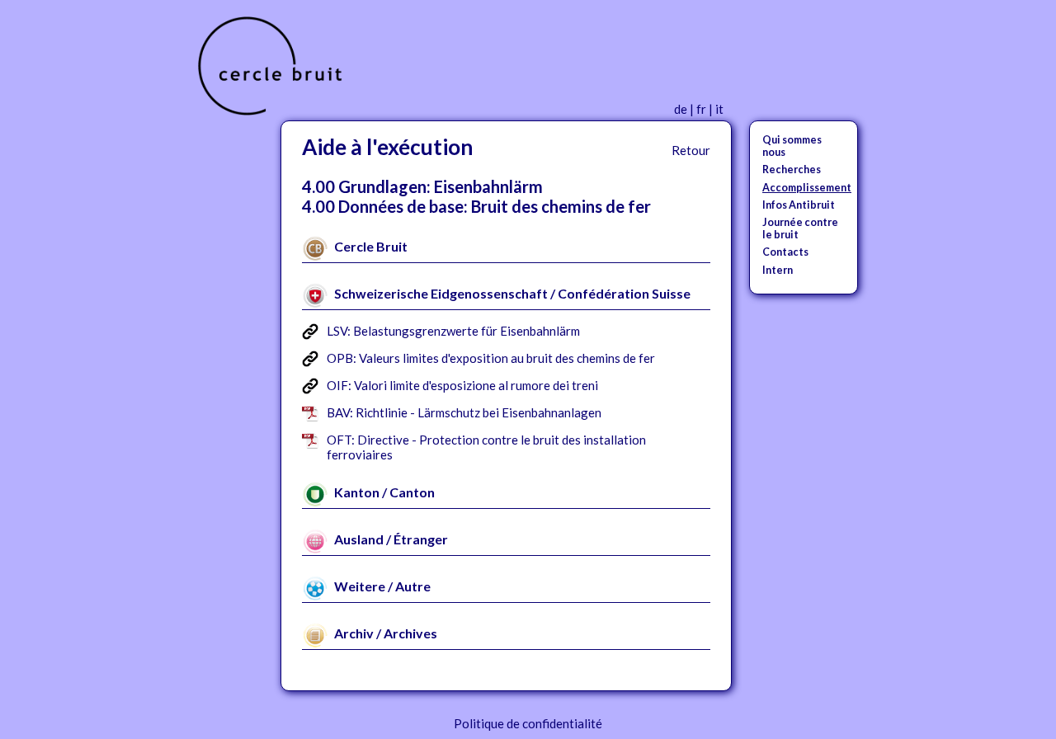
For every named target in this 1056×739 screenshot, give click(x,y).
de (680, 108)
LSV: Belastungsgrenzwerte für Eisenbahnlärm (453, 330)
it (719, 108)
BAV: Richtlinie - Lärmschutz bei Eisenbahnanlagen (464, 412)
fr (701, 108)
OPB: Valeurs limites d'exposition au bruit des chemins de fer (491, 358)
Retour (691, 150)
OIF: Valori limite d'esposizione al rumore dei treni (462, 385)
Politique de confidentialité (528, 723)
